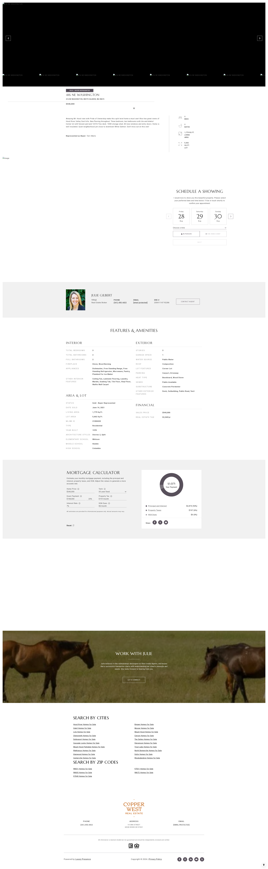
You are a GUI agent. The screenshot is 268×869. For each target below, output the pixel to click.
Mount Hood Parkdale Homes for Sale (89, 747)
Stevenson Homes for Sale (146, 743)
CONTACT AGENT (188, 301)
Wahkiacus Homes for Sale (84, 751)
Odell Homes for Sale (82, 728)
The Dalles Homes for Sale (146, 739)
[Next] (230, 216)
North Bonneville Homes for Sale (148, 751)
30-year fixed (104, 492)
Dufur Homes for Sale (144, 754)
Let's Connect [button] (134, 680)
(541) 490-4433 (120, 303)
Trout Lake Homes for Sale (146, 747)
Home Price (71, 489)
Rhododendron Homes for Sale (147, 758)
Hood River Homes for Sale (84, 724)
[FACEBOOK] (179, 859)
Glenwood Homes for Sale (84, 754)
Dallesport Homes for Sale (84, 739)
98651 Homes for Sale (82, 769)
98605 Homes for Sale (82, 773)
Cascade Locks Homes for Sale (86, 743)
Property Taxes (154, 510)
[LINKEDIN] (191, 859)
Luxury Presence (83, 859)
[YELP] (202, 859)
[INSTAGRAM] (185, 859)
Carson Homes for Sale (144, 736)
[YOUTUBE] (196, 859)
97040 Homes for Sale (82, 776)
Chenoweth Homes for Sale (84, 736)
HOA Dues (103, 503)
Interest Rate (72, 503)
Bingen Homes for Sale (144, 724)
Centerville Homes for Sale (84, 758)
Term (101, 489)
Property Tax (104, 496)
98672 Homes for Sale (144, 773)
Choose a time (179, 228)
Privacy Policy (155, 859)
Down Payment (73, 496)
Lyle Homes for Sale (81, 732)
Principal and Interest (157, 506)
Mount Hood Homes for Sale (146, 732)
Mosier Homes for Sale (144, 728)
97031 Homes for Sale (144, 769)
